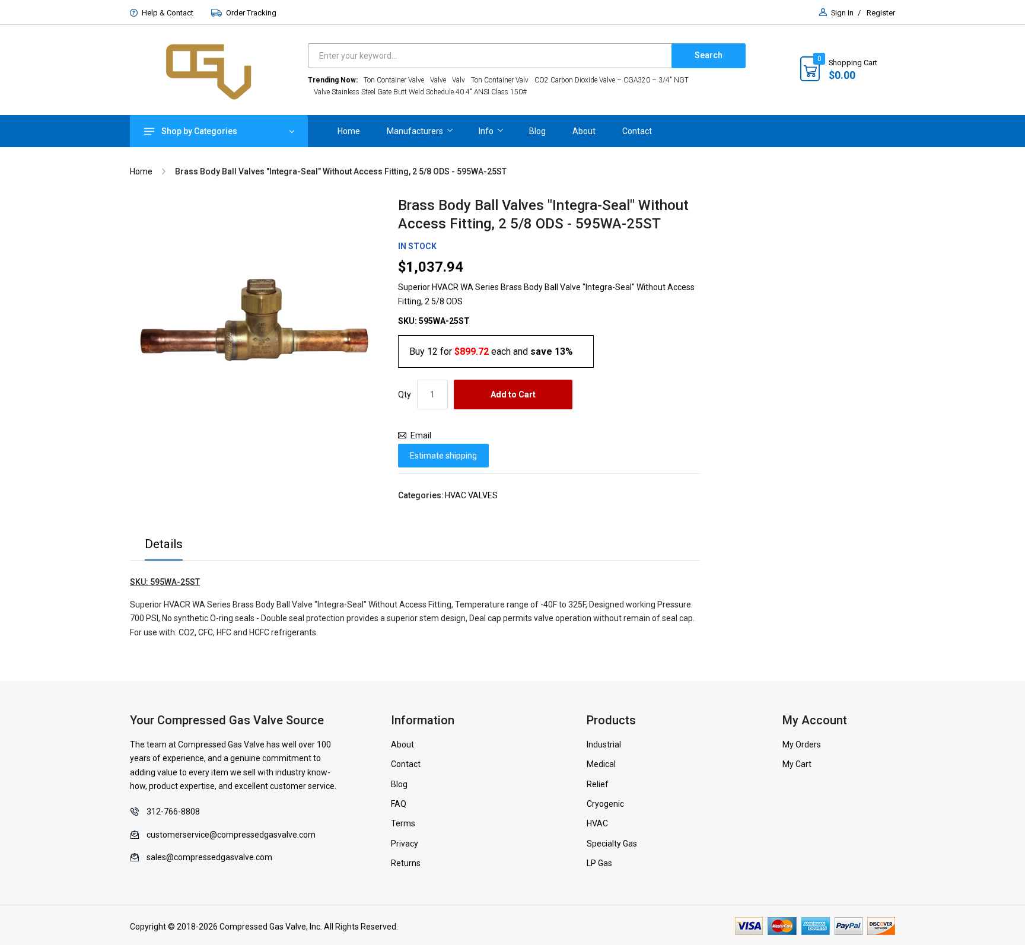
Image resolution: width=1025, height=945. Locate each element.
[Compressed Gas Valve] (218, 70)
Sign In (842, 12)
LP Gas (599, 863)
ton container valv (500, 80)
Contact (406, 764)
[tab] (164, 547)
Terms (403, 823)
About (402, 744)
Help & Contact (167, 12)
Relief (598, 784)
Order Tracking (251, 12)
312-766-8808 (173, 811)
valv (458, 80)
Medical (601, 764)
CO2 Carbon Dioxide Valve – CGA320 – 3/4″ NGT (611, 80)
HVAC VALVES (471, 495)
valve (438, 80)
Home (141, 171)
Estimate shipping (443, 455)
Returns (406, 863)
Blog (399, 784)
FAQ (398, 804)
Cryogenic (605, 804)
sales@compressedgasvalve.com (209, 857)
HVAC (597, 823)
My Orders (801, 744)
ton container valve (394, 80)
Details (164, 544)
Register (881, 12)
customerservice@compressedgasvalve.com (231, 834)
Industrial (604, 744)
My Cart (796, 764)
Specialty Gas (612, 843)
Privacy (404, 843)
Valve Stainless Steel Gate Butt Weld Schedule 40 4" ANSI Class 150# (420, 92)
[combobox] (492, 55)
